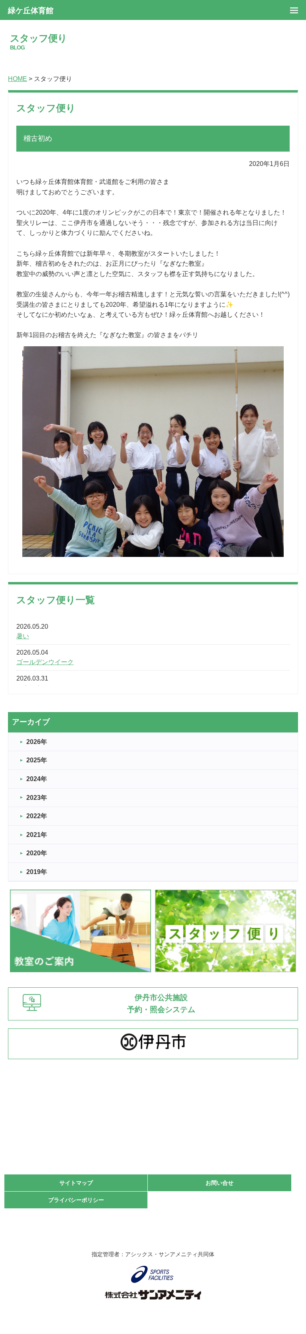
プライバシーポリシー (76, 1200)
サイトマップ (76, 1183)
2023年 (36, 797)
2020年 (36, 853)
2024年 (36, 779)
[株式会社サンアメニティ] (153, 1295)
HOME (17, 78)
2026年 (36, 741)
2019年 (36, 871)
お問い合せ (219, 1183)
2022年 (36, 816)
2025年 (36, 760)
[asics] (153, 1274)
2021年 (36, 834)
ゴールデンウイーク (45, 662)
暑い (22, 636)
